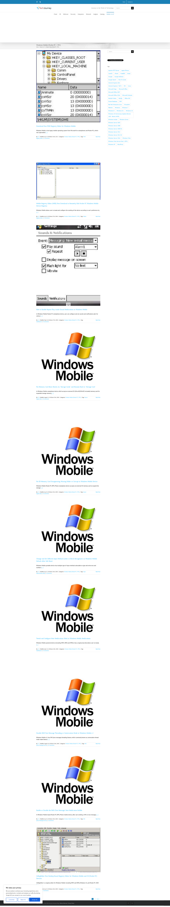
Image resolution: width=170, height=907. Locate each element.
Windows (117, 107)
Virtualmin (127, 104)
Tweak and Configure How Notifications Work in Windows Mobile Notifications (63, 638)
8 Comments (46, 321)
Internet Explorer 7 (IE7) (114, 86)
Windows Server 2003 (114, 122)
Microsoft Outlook (127, 95)
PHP (120, 101)
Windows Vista (127, 138)
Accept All (34, 899)
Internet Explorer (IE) (114, 83)
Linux (129, 86)
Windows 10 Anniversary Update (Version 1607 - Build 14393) (119, 115)
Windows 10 (129, 111)
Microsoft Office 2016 (114, 95)
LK (38, 136)
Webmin (110, 107)
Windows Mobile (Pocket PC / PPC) (72, 136)
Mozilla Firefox (112, 98)
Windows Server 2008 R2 (115, 129)
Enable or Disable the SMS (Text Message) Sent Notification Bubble (59, 810)
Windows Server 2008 (114, 126)
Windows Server (124, 119)
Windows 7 (125, 107)
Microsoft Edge (112, 89)
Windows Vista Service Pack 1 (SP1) (118, 141)
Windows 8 (111, 111)
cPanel (116, 73)
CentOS (110, 73)
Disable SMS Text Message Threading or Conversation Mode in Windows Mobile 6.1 (65, 733)
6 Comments (51, 820)
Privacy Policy (71, 903)
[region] (23, 894)
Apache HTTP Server (113, 70)
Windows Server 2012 (114, 132)
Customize (11, 899)
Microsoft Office (123, 89)
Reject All (23, 899)
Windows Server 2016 (114, 138)
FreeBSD (123, 73)
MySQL (120, 98)
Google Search (112, 80)
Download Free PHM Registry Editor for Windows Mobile (56, 126)
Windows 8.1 (120, 111)
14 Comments (45, 493)
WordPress (120, 144)
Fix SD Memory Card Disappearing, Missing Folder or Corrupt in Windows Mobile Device (66, 481)
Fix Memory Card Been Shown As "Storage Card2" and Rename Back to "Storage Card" (65, 387)
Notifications (39, 321)
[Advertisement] (85, 29)
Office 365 (127, 98)
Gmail (128, 73)
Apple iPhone (125, 70)
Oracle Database (112, 101)
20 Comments (45, 399)
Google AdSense (119, 76)
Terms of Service (63, 903)
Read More (98, 136)
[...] (46, 132)
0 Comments (47, 138)
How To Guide (122, 80)
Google (110, 76)
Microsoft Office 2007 (114, 92)
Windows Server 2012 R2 (115, 135)
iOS (125, 86)
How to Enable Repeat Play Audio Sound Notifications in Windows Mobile (61, 310)
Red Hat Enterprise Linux (115, 104)
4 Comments (49, 573)
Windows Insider (112, 119)
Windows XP (111, 144)
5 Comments (46, 890)
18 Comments (51, 745)
